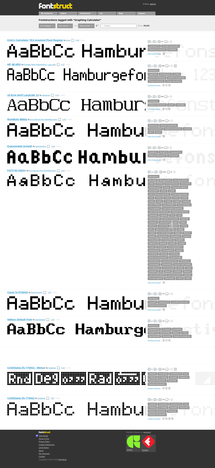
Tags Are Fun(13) (161, 229)
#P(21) (158, 132)
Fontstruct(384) (154, 240)
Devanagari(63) (167, 250)
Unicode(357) (185, 184)
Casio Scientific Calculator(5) (172, 208)
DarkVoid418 (40, 320)
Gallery (63, 13)
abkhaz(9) (163, 254)
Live (101, 13)
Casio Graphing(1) (184, 205)
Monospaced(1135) (180, 180)
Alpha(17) (152, 226)
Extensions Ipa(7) (155, 187)
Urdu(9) (163, 191)
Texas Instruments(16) (179, 194)
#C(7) (151, 132)
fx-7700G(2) (163, 377)
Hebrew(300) (153, 191)
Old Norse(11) (184, 261)
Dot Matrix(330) (165, 74)
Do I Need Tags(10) (164, 233)
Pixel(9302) (172, 49)
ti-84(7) (159, 201)
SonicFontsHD (36, 292)
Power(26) (173, 377)
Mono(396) (152, 180)
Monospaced (153, 70)
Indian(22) (187, 275)
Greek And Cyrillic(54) (179, 187)
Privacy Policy (44, 442)
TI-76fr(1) (168, 201)
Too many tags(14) (155, 278)
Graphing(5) (153, 215)
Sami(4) (151, 247)
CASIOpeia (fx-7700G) (21, 398)
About (41, 451)
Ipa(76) (166, 187)
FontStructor (85, 13)
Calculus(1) (153, 222)
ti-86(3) (188, 278)
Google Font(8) (176, 257)
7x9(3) (151, 184)
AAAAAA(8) (174, 254)
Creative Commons (154, 388)
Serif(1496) (180, 105)
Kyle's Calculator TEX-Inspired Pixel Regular (35, 40)
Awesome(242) (154, 250)
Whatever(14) (162, 236)
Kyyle (68, 40)
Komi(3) (171, 191)
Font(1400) (153, 271)
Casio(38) (187, 129)
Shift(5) (182, 222)
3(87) (151, 229)
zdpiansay (46, 95)
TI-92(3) (158, 198)
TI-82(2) (184, 198)
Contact (42, 457)
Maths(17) (187, 233)
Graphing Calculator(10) (157, 49)
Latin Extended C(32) (169, 261)
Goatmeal (52, 368)
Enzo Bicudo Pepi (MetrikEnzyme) (43, 119)
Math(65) (152, 236)
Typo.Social (43, 436)
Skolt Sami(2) (169, 278)
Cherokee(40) (166, 264)
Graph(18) (163, 215)
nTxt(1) (184, 333)
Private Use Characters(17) (158, 257)
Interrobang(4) (154, 264)
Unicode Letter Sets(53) (182, 264)
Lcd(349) (177, 74)
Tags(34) (152, 233)
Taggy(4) (177, 233)
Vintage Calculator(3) (173, 81)
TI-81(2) (175, 198)
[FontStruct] (58, 8)
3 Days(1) (174, 226)
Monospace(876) (165, 180)
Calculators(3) (173, 155)
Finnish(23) (161, 247)
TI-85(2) (179, 278)
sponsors (147, 432)
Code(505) (177, 271)
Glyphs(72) (152, 243)
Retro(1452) (167, 336)
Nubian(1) (187, 271)
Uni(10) (188, 268)
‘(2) (161, 271)
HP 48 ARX (14, 64)
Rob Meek (62, 460)
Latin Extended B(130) (157, 275)
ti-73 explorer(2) (154, 208)
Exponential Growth (19, 146)
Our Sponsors (44, 454)
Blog (121, 13)
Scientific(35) (163, 373)
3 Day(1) (184, 226)
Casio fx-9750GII (17, 292)
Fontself (145, 450)
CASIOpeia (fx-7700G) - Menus (26, 367)
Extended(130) (154, 261)
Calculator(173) (154, 46)
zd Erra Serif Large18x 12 (23, 95)
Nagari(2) (179, 250)
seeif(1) (170, 105)
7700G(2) (152, 377)
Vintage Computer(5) (156, 81)
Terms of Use (44, 439)
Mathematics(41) (154, 219)
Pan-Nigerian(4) (154, 268)
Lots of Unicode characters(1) (159, 194)
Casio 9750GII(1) (169, 205)
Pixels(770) (163, 152)
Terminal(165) (175, 236)
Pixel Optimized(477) (175, 247)
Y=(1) (179, 215)
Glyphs (129, 450)
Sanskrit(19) (153, 254)
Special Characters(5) (171, 219)
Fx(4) (186, 373)
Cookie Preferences (47, 445)
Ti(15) (151, 198)
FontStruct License (154, 85)
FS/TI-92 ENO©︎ (16, 170)
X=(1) (172, 215)
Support (142, 13)
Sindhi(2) (172, 243)
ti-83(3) (151, 201)
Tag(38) (180, 229)
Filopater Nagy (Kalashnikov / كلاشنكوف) (40, 65)
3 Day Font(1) (163, 226)
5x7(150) (160, 184)
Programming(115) (155, 129)
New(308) (163, 243)
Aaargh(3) (186, 236)
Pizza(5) (168, 271)
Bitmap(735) (153, 125)
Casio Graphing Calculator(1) (159, 212)
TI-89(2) (177, 201)
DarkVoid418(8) (154, 336)
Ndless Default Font (19, 319)
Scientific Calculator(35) (170, 46)
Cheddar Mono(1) (172, 184)
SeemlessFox (40, 146)
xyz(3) (175, 222)
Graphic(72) (184, 377)
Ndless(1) (176, 333)
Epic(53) (180, 268)
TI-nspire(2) (166, 329)
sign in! (153, 4)
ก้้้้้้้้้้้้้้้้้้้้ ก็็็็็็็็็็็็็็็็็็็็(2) (173, 229)
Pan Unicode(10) (168, 268)
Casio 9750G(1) (154, 205)
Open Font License (154, 54)
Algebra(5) (184, 219)
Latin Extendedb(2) (174, 275)
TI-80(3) (167, 198)
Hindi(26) (182, 243)
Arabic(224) (153, 74)
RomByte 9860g (17, 119)
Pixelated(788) (167, 240)
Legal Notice (44, 448)
